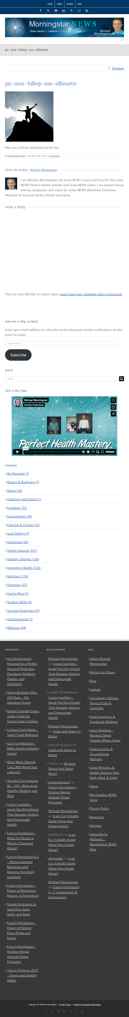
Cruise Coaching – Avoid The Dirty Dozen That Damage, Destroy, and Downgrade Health (23, 814)
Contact (95, 689)
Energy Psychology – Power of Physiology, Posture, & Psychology (23, 890)
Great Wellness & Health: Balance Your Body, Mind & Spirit (104, 772)
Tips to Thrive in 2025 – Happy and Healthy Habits (22, 975)
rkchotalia (55, 858)
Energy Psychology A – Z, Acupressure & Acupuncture (63, 892)
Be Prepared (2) (18, 473)
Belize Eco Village (102, 672)
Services (95, 825)
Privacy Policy (99, 808)
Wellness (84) (16, 628)
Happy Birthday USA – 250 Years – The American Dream (22, 697)
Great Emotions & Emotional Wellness (104, 719)
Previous (118, 68)
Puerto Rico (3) (17, 593)
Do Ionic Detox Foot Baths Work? (62, 768)
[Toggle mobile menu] (122, 39)
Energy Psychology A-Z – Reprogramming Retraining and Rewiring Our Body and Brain (23, 867)
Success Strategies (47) (23, 610)
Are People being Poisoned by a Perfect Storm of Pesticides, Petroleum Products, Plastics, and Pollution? (22, 671)
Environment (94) (19, 516)
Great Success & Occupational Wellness (101, 754)
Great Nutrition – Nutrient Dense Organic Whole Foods (105, 735)
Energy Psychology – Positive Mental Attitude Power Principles (21, 954)
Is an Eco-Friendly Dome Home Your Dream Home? (63, 821)
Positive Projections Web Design (87, 1004)
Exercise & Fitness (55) (23, 525)
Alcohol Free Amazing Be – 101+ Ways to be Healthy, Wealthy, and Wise (22, 788)
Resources (97, 817)
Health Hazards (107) (22, 550)
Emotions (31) (17, 508)
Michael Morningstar (16, 156)
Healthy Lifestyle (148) (23, 559)
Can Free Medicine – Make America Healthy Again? (23, 748)
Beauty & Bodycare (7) (23, 482)
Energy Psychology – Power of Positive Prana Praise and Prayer (21, 930)
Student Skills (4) (19, 602)
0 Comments (54, 156)
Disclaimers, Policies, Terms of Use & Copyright (104, 703)
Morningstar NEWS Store (103, 797)
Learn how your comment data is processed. (91, 294)
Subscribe (18, 354)
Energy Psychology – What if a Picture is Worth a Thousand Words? (21, 840)
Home (94, 786)
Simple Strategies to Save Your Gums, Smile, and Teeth (21, 909)
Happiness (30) (17, 542)
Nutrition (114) (17, 576)
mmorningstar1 (59, 782)
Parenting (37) (17, 585)
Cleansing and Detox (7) (24, 499)
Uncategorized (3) (20, 619)
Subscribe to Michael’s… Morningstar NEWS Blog (103, 841)
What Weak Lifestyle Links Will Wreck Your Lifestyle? (22, 767)
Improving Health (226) (24, 568)
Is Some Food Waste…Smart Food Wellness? (23, 732)
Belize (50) (14, 490)
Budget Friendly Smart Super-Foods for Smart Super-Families (23, 716)
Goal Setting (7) (18, 533)
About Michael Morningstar (100, 661)
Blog (93, 681)
